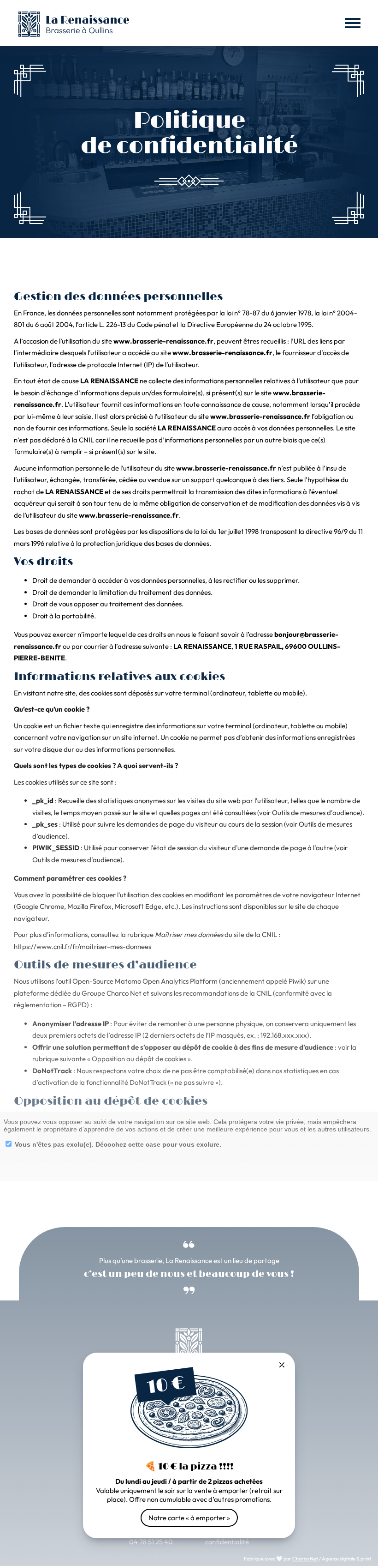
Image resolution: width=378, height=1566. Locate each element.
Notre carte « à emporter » (189, 1517)
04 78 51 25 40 (151, 1541)
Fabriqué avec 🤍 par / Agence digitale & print (307, 1558)
